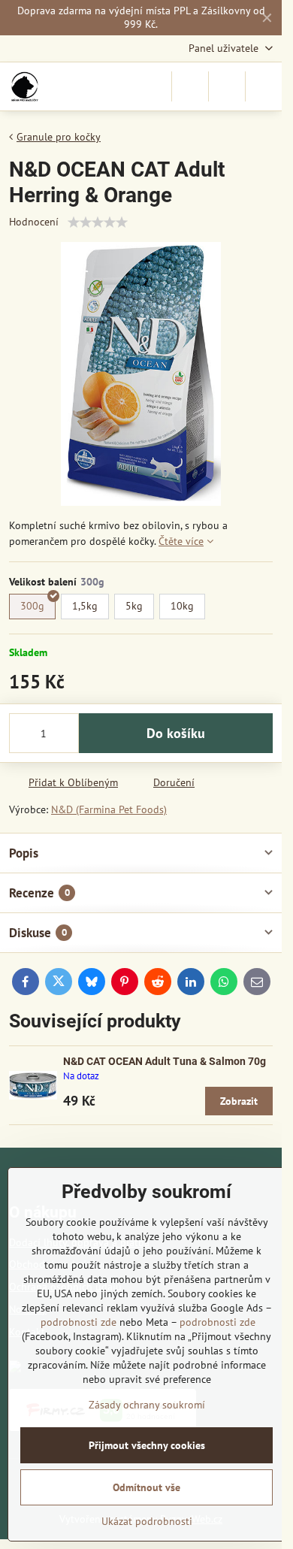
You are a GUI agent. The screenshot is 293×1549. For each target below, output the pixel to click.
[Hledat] (190, 86)
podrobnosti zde (78, 1322)
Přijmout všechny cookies (147, 1445)
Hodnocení (34, 221)
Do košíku (175, 733)
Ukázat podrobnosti (146, 1521)
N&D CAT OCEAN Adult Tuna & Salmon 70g (164, 1061)
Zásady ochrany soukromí (147, 1404)
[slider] (98, 222)
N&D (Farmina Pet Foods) (109, 809)
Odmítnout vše (146, 1487)
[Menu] (264, 86)
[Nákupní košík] (227, 86)
